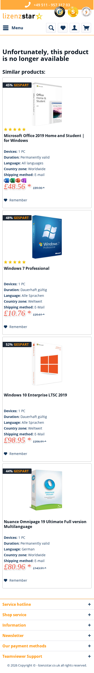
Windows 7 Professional (26, 268)
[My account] (74, 28)
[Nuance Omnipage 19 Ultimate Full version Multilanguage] (47, 490)
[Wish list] (62, 28)
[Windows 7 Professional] (47, 237)
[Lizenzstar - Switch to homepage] (22, 16)
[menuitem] (13, 28)
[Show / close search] (51, 28)
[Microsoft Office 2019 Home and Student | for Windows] (47, 104)
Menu (17, 27)
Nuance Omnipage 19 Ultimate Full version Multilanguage (45, 524)
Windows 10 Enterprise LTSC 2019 (35, 395)
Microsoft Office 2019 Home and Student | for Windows (44, 138)
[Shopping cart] (86, 28)
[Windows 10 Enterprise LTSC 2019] (47, 363)
